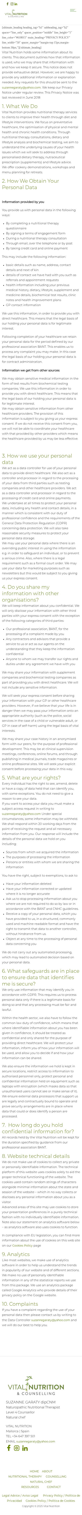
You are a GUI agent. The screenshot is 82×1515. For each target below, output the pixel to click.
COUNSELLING (56, 1476)
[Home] (16, 16)
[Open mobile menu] (74, 10)
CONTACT (54, 1487)
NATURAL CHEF (41, 1482)
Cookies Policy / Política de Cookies (50, 1501)
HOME (34, 1471)
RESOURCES (30, 1487)
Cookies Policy (22, 1245)
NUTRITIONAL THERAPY (25, 1476)
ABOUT (47, 1471)
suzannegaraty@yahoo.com (21, 87)
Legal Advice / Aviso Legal (20, 1495)
